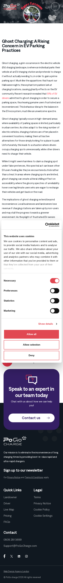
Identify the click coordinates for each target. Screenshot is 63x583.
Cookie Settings (43, 515)
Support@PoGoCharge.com (20, 545)
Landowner (10, 497)
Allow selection (31, 344)
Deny (31, 355)
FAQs (7, 521)
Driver (7, 503)
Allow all (31, 334)
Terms (37, 497)
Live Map (9, 509)
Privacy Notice (13, 477)
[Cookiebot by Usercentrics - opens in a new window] (45, 225)
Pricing (8, 515)
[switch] (54, 290)
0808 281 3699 (13, 539)
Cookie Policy (42, 509)
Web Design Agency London (16, 571)
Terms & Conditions (34, 477)
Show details (45, 323)
